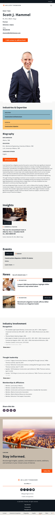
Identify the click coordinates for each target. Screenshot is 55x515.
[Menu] (51, 5)
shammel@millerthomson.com (11, 33)
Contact (4, 513)
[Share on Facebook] (4, 410)
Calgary (11, 24)
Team (9, 11)
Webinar (19, 253)
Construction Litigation (11, 126)
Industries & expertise (15, 513)
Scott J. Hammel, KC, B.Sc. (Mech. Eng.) (13, 237)
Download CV (10, 160)
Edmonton (6, 24)
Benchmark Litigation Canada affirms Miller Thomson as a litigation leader (33, 303)
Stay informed (27, 504)
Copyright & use (27, 509)
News (46, 513)
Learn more (8, 265)
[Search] (4, 1)
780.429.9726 (6, 30)
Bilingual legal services (27, 494)
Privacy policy (28, 507)
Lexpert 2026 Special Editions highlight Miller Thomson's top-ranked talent (33, 285)
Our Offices (27, 483)
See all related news (19, 275)
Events (40, 513)
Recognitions (22, 280)
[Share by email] (14, 410)
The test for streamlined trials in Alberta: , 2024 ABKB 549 (14, 232)
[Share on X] (11, 410)
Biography (26, 513)
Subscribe (47, 471)
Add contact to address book (16, 40)
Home (4, 11)
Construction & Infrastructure (13, 116)
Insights (34, 513)
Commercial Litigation (10, 227)
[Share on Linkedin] (7, 410)
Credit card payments (27, 496)
